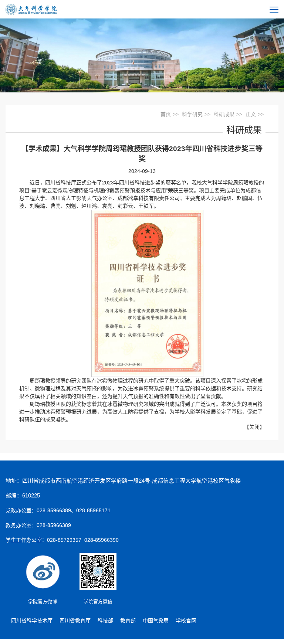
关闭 (254, 427)
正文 (251, 114)
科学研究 (192, 114)
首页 (165, 114)
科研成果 (224, 114)
